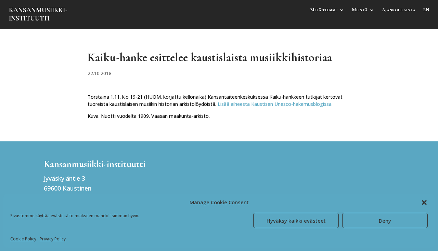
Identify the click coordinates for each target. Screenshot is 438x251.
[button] (424, 202)
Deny (385, 220)
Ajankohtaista (398, 10)
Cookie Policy (23, 239)
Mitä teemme (323, 10)
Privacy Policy (53, 239)
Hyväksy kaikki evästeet (296, 220)
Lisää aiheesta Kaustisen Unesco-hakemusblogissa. (275, 104)
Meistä (360, 10)
